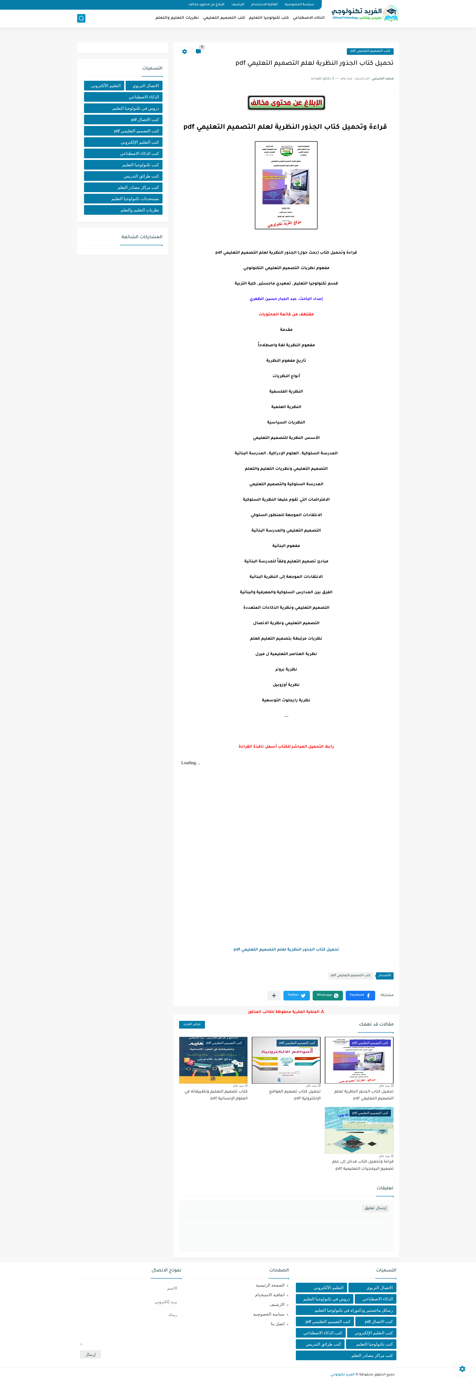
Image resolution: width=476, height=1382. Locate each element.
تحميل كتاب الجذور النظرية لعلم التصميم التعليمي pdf (286, 950)
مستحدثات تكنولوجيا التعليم (135, 198)
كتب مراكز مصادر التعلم (138, 187)
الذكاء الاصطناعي (309, 18)
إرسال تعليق (375, 1208)
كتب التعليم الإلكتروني (140, 142)
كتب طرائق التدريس (141, 176)
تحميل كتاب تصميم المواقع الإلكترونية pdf (295, 1095)
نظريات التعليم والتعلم (177, 18)
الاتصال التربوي (145, 85)
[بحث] (81, 18)
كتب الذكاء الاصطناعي (139, 153)
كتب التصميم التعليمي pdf (370, 51)
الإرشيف (237, 5)
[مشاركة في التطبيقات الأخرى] (274, 995)
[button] (360, 995)
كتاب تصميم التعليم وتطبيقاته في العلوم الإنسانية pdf (216, 1095)
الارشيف (277, 1304)
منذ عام (384, 1086)
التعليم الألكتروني (106, 85)
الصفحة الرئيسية (270, 1285)
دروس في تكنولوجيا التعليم (135, 108)
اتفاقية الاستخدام (264, 5)
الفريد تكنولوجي (343, 1375)
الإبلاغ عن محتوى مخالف (206, 5)
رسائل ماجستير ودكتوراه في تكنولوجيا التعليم (354, 1310)
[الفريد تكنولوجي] (364, 13)
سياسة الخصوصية (299, 5)
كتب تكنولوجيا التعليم (269, 18)
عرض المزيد (192, 1024)
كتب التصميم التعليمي (224, 18)
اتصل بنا (278, 1323)
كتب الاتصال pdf (145, 119)
